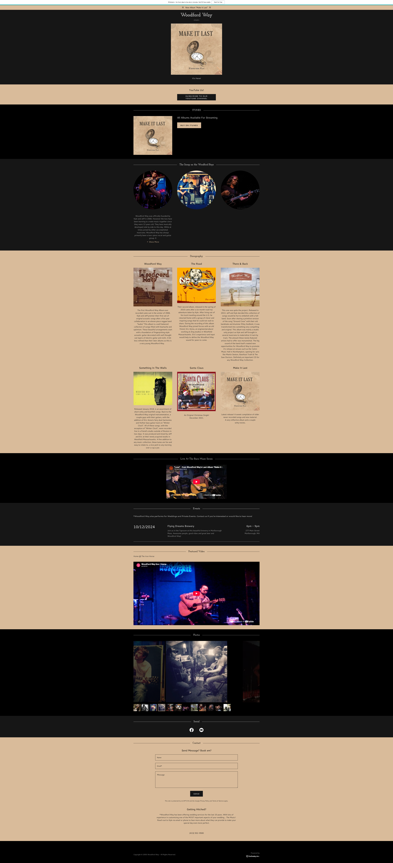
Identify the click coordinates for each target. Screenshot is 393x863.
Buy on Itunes (189, 125)
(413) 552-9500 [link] (196, 833)
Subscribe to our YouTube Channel (196, 97)
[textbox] (196, 757)
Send (196, 794)
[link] (196, 15)
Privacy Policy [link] (204, 801)
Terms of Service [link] (218, 801)
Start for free (218, 2)
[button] (153, 241)
